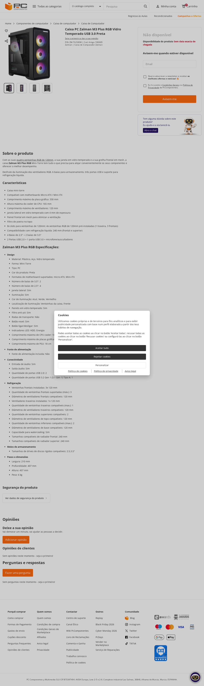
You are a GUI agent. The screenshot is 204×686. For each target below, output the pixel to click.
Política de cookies (77, 371)
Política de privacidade (106, 371)
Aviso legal (130, 371)
